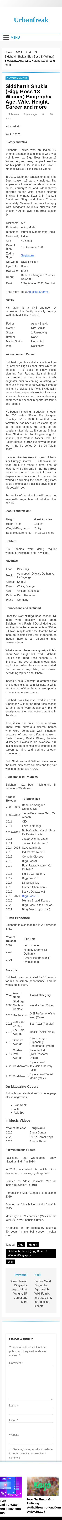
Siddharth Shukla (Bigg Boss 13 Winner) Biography (27, 1253)
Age (20, 1244)
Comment (16, 1363)
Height (33, 1244)
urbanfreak (31, 20)
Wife (10, 1261)
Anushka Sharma (38, 291)
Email (13, 1420)
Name (13, 1405)
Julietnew (14, 114)
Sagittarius (27, 255)
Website (14, 1434)
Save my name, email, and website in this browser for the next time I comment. (31, 1453)
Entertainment (17, 78)
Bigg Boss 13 (30, 896)
